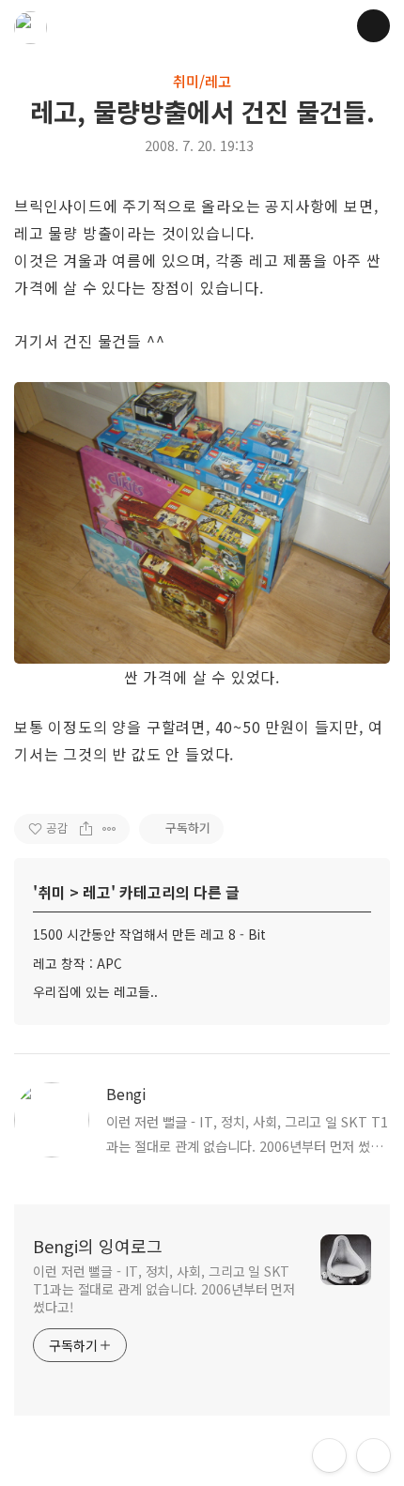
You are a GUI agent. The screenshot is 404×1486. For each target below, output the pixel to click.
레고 (97, 892)
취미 (52, 892)
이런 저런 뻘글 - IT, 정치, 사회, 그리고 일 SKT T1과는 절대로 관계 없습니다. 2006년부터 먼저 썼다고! (164, 1289)
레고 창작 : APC (77, 963)
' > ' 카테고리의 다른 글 (136, 892)
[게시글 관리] (109, 829)
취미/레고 (202, 80)
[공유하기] (86, 829)
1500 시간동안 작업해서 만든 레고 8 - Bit (149, 934)
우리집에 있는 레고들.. (95, 991)
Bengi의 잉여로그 (98, 1245)
